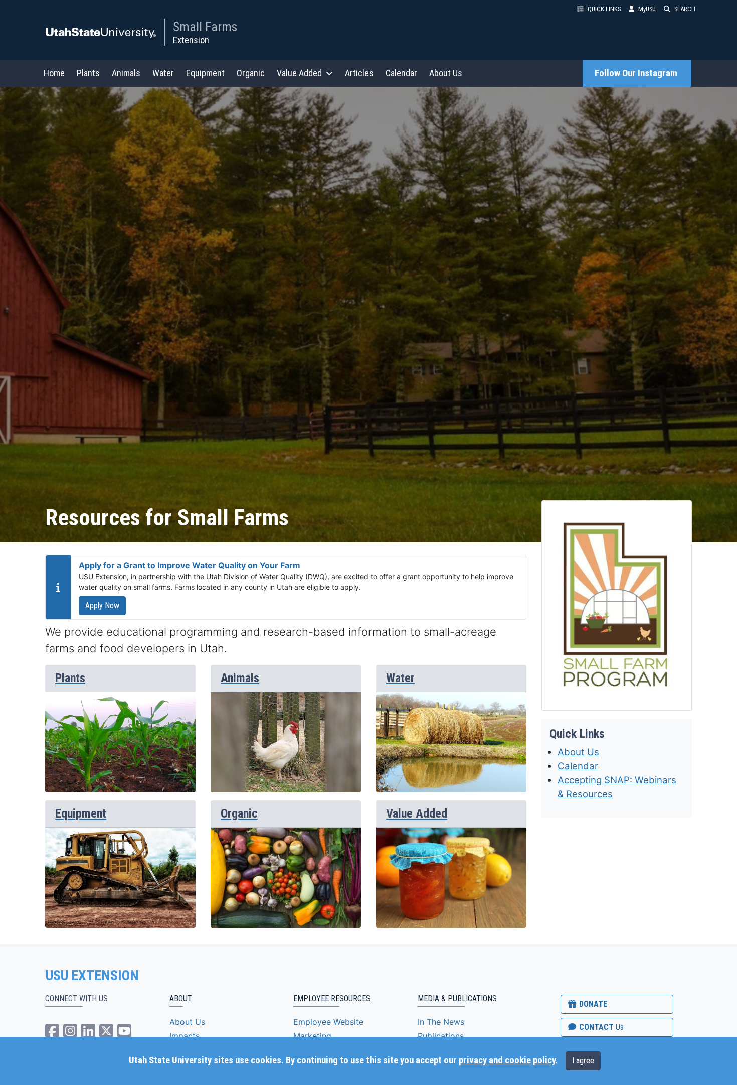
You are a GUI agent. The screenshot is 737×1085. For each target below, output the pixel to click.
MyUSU (647, 9)
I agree (583, 1060)
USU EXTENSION (92, 976)
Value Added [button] (299, 73)
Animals (126, 73)
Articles (359, 73)
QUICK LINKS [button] (604, 9)
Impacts (184, 1036)
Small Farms (205, 26)
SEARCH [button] (684, 9)
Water (163, 73)
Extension (191, 40)
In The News (441, 1022)
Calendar (401, 73)
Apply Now (102, 605)
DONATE (592, 1004)
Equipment (205, 73)
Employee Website (328, 1022)
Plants (88, 73)
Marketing (312, 1036)
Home (54, 73)
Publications (441, 1036)
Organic (251, 73)
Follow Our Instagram (637, 73)
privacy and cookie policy (507, 1060)
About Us (445, 73)
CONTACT (600, 1027)
